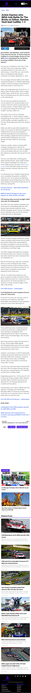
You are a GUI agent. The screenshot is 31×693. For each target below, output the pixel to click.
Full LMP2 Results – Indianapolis (12, 288)
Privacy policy (5, 689)
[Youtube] (25, 676)
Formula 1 (19, 686)
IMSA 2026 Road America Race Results (13, 639)
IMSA (7, 10)
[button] (16, 4)
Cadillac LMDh (12, 427)
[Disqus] (15, 447)
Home (3, 10)
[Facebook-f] (15, 676)
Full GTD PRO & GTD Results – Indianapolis (15, 399)
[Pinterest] (22, 676)
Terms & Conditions (6, 691)
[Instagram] (20, 676)
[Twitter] (17, 676)
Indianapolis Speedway (22, 427)
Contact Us (4, 687)
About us (4, 685)
